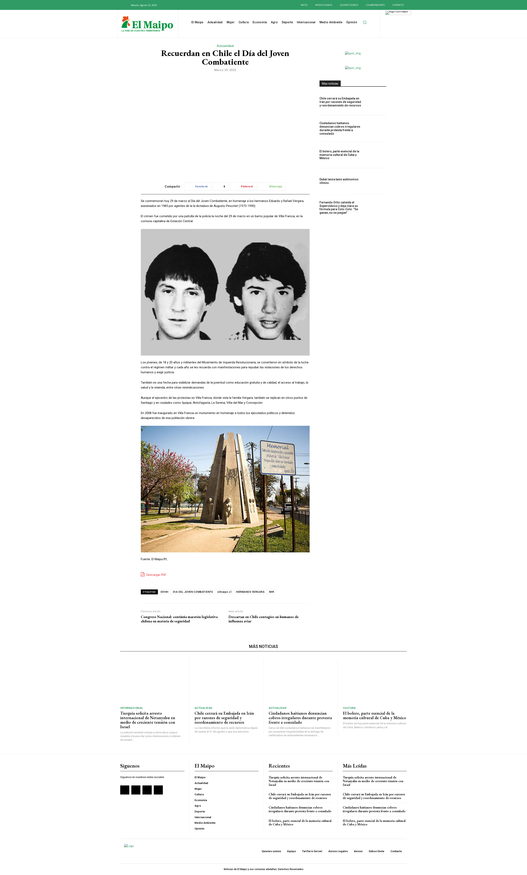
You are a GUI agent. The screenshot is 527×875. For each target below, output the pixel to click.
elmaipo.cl (224, 591)
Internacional (131, 708)
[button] (125, 5)
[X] (179, 5)
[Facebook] (165, 5)
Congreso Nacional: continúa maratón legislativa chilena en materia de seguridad (179, 619)
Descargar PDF (156, 575)
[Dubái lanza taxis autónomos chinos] (376, 181)
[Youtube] (185, 5)
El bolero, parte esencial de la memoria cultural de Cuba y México (339, 155)
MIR (271, 591)
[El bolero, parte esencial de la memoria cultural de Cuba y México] (376, 155)
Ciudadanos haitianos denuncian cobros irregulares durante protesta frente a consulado (339, 128)
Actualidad (225, 46)
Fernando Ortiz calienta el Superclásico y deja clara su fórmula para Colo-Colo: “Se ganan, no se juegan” (338, 207)
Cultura (349, 708)
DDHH (164, 591)
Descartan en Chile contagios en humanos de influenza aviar (263, 619)
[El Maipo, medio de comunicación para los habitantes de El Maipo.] (147, 24)
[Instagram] (172, 5)
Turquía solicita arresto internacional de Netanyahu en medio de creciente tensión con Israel (147, 719)
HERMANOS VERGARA (250, 591)
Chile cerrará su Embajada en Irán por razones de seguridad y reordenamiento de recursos (340, 102)
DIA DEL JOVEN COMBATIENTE (193, 591)
